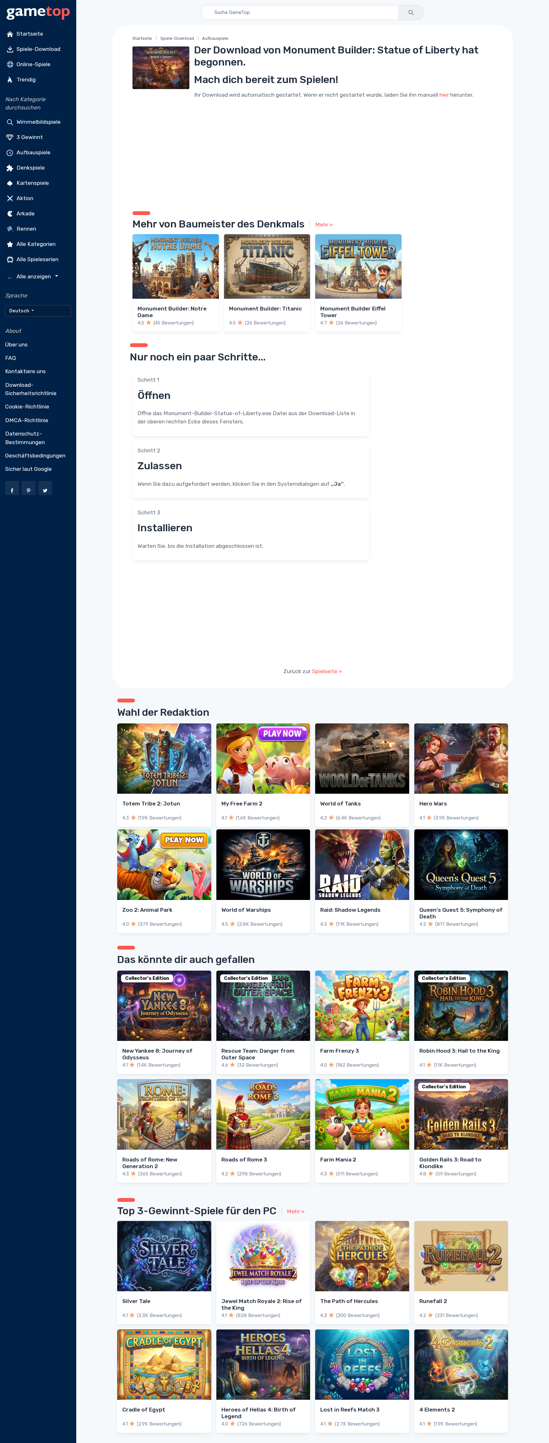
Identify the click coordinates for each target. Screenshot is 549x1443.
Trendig (25, 79)
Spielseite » (327, 671)
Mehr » (324, 224)
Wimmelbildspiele (38, 121)
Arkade (25, 213)
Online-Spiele (33, 64)
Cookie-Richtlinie (27, 406)
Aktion (24, 198)
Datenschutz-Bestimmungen (25, 437)
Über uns (16, 344)
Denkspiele (30, 167)
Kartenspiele (32, 182)
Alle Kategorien (35, 243)
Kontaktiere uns (25, 371)
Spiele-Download (37, 49)
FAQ (10, 358)
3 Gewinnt (29, 137)
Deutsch (19, 311)
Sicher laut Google (28, 469)
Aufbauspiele (33, 152)
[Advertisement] (312, 154)
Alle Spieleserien (36, 259)
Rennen (25, 228)
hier (444, 95)
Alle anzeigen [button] (30, 276)
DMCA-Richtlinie (26, 420)
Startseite (29, 34)
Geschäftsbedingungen (35, 455)
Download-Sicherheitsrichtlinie (31, 389)
